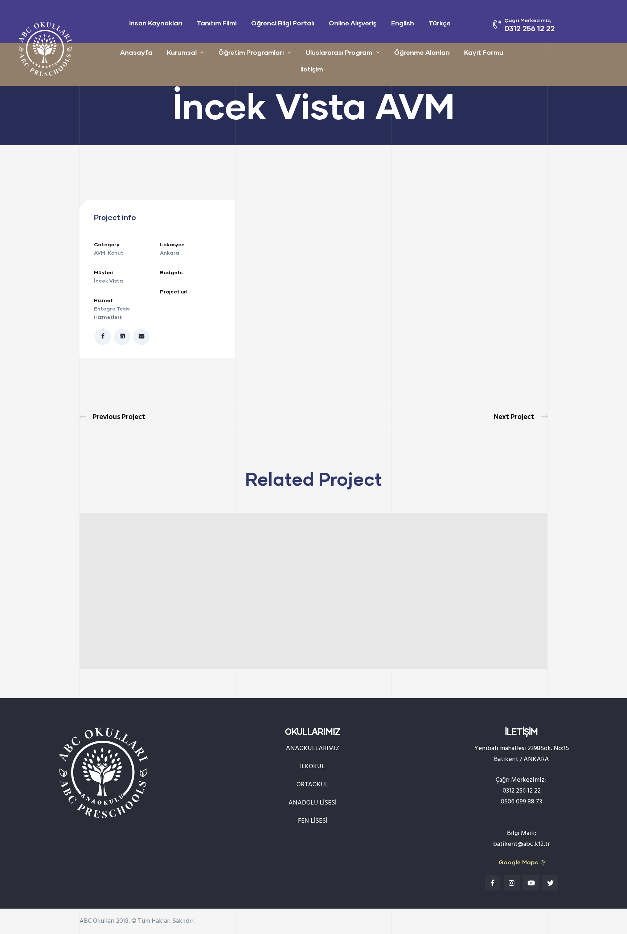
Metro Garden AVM (112, 417)
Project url (174, 291)
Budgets (171, 272)
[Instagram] (512, 882)
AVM (99, 253)
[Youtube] (531, 882)
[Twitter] (550, 882)
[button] (521, 862)
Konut (115, 253)
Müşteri (104, 272)
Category (106, 244)
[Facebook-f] (492, 882)
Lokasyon (172, 244)
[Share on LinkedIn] (122, 337)
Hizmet (103, 300)
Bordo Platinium (521, 417)
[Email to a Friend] (141, 337)
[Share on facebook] (103, 337)
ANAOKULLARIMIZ (312, 748)
